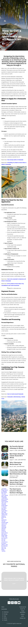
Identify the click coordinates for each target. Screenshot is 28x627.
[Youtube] (19, 602)
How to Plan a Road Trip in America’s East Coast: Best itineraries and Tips (18, 472)
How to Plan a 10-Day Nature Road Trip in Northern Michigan (17, 482)
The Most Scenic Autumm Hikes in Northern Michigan (16, 491)
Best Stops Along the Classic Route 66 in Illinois (17, 455)
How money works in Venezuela (15, 159)
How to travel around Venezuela (15, 394)
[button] (0, 581)
